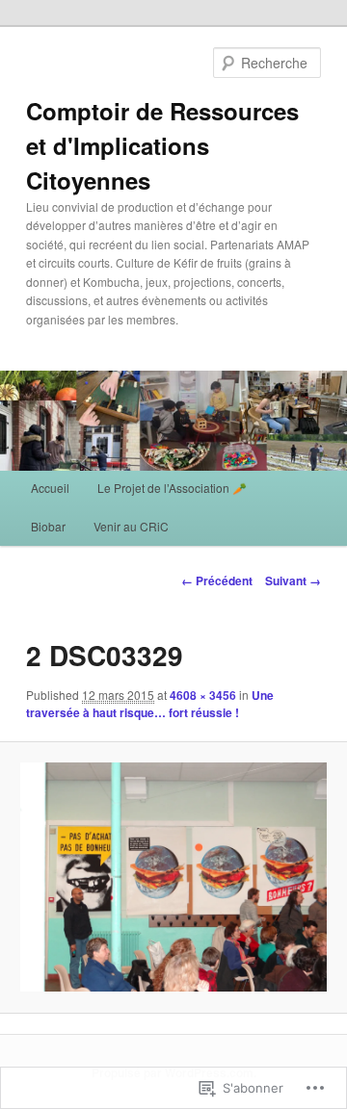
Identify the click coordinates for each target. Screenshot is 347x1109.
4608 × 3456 (203, 695)
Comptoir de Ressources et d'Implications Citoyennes (162, 145)
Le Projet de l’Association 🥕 (172, 487)
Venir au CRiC (131, 526)
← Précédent (217, 580)
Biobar (48, 526)
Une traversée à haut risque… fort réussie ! (150, 703)
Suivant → (293, 580)
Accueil (50, 487)
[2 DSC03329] (173, 877)
